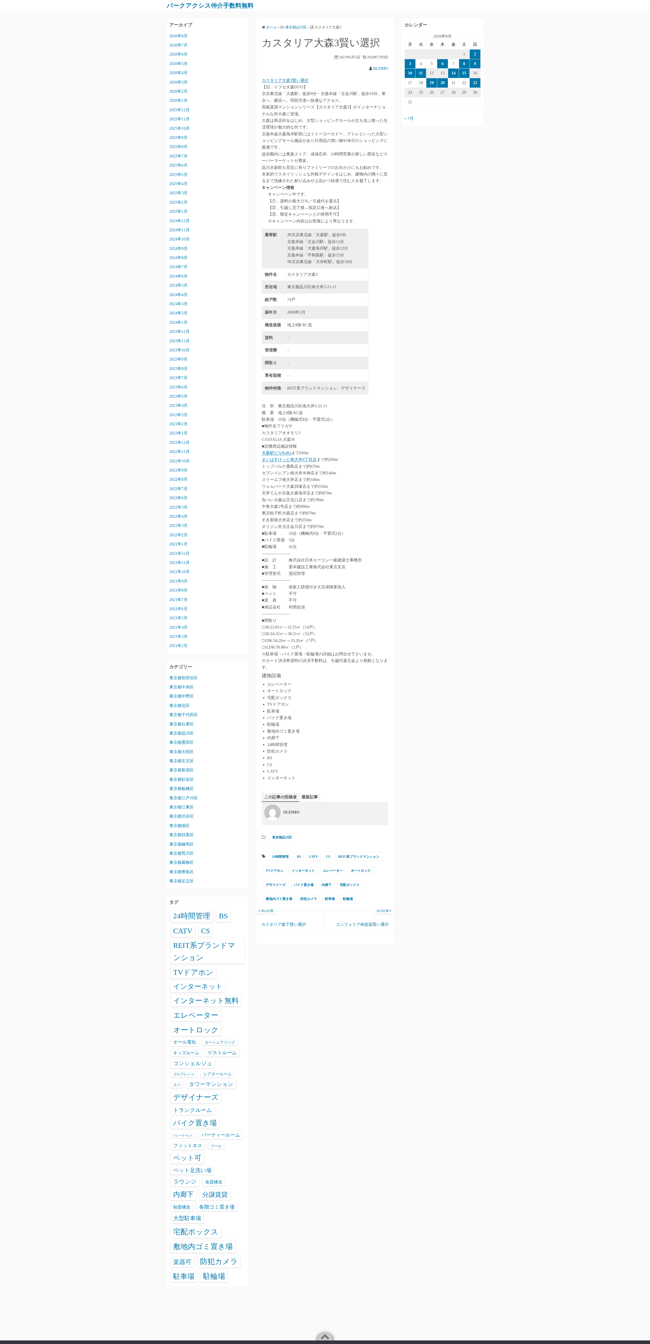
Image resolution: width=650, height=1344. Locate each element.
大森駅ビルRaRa (276, 453)
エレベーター (333, 870)
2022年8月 (178, 479)
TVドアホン (275, 870)
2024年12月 (179, 221)
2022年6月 (178, 498)
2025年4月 (178, 184)
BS (299, 857)
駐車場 (330, 899)
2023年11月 (179, 341)
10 (410, 73)
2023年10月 (179, 350)
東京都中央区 (181, 687)
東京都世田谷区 (183, 678)
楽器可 (182, 1262)
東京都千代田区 (183, 715)
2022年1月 (178, 544)
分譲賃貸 (215, 1194)
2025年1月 (178, 211)
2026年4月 (178, 73)
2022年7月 (178, 489)
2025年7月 (178, 156)
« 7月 (409, 118)
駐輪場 (348, 899)
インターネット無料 (206, 1001)
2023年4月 (178, 405)
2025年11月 (179, 119)
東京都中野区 (181, 696)
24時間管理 (280, 857)
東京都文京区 (181, 761)
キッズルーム (186, 1052)
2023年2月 (178, 424)
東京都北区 (179, 705)
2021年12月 (179, 553)
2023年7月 (178, 378)
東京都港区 (179, 825)
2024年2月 (178, 313)
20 (443, 82)
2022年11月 (179, 451)
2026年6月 (178, 54)
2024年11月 (179, 230)
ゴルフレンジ (183, 1074)
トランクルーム (192, 1110)
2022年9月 (178, 470)
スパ (176, 1085)
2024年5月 (178, 285)
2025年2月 (178, 202)
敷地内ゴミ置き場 (279, 899)
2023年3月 (178, 415)
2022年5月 (178, 507)
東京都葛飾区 (181, 862)
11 (421, 73)
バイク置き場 (304, 885)
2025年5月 (178, 174)
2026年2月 (178, 91)
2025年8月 (178, 146)
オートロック (361, 870)
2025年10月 (179, 128)
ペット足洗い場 (192, 1170)
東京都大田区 (181, 752)
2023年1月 (178, 433)
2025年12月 (179, 110)
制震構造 (181, 1207)
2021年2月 (178, 645)
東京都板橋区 (181, 788)
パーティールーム (220, 1135)
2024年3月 (178, 304)
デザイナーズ (276, 885)
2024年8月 (178, 257)
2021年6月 (178, 609)
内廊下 (327, 885)
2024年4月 (178, 295)
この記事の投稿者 (280, 797)
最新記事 (310, 797)
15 (464, 73)
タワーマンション (211, 1084)
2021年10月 (179, 572)
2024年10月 (179, 239)
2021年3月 (178, 636)
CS (328, 857)
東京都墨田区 (181, 742)
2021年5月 (178, 618)
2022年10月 (179, 461)
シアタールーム (217, 1074)
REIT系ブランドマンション (358, 857)
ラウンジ (185, 1181)
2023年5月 (178, 396)
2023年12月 (179, 331)
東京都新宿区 (181, 770)
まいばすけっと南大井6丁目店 (289, 459)
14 (453, 73)
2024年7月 (178, 267)
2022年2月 (178, 535)
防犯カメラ (308, 899)
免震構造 (213, 1182)
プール (216, 1146)
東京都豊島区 (181, 872)
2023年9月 (178, 359)
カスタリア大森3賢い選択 (285, 80)
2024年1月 (178, 322)
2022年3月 (178, 525)
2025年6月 (178, 165)
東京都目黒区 (181, 835)
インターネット (303, 870)
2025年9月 (178, 137)
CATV (313, 857)
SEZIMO (380, 68)
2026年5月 (178, 63)
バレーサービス (183, 1135)
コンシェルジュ (192, 1063)
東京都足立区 (181, 881)
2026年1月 (178, 100)
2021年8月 (178, 590)
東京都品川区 (282, 837)
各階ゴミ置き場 (217, 1207)
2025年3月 (178, 193)
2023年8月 (178, 368)
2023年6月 (178, 387)
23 (475, 82)
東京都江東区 (181, 807)
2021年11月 (179, 562)
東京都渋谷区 (181, 816)
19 (432, 82)
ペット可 (187, 1158)
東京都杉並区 (181, 779)
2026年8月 (178, 36)
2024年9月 (178, 248)
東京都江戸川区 (183, 798)
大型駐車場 (187, 1218)
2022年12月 (179, 442)
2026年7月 (178, 45)
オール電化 (184, 1042)
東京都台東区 (181, 724)
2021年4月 (178, 627)
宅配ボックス (350, 885)
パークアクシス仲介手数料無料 (210, 5)
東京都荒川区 (181, 853)
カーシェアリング (220, 1042)
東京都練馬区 (181, 844)
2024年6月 (178, 276)
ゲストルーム (222, 1052)
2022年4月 (178, 516)
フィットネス (187, 1145)
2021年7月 (178, 599)
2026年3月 (178, 82)
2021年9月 (178, 581)
